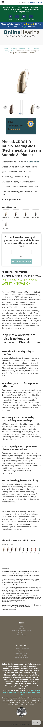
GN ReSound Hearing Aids (22, 649)
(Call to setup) (33, 161)
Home (6, 49)
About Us (21, 628)
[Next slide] (38, 107)
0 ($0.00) (22, 2)
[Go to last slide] (5, 107)
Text (40, 2)
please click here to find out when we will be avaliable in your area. (21, 692)
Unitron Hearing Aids (21, 655)
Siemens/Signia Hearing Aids (21, 651)
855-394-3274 (32, 2)
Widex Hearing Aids (22, 653)
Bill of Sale (21, 633)
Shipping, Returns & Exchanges (21, 630)
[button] (6, 214)
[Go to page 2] (21, 113)
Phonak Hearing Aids (21, 657)
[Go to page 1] (20, 113)
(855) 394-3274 (23, 12)
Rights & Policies (22, 635)
